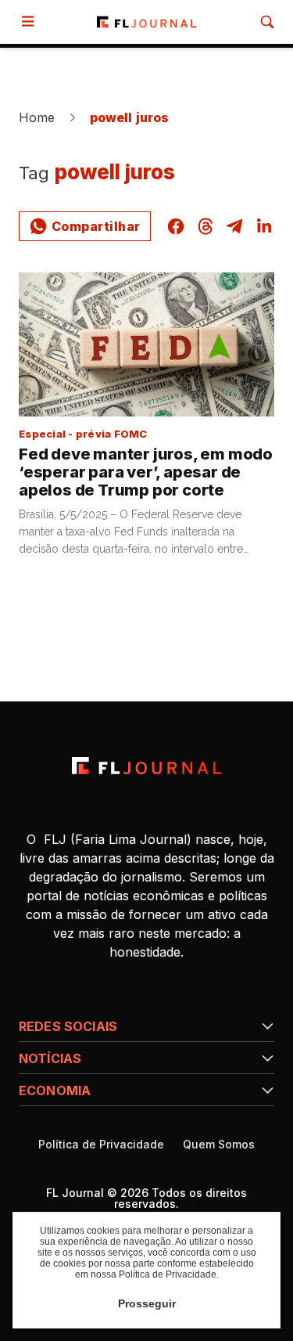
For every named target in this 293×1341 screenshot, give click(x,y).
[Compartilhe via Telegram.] (234, 226)
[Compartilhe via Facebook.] (176, 226)
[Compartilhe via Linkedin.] (264, 226)
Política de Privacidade (101, 1144)
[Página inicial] (146, 766)
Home (37, 117)
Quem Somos (219, 1144)
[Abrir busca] (267, 22)
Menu (31, 22)
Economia (55, 1090)
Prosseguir (147, 1303)
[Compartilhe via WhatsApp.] (85, 226)
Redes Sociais (68, 1026)
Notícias (50, 1058)
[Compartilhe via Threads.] (205, 226)
